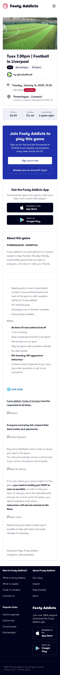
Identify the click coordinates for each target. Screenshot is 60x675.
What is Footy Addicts (14, 577)
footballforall (25, 74)
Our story (38, 577)
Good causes (9, 626)
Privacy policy (24, 669)
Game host (8, 620)
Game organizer (11, 614)
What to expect (11, 583)
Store (35, 595)
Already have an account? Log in (30, 170)
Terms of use (9, 669)
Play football (39, 589)
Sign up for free (30, 160)
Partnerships (9, 632)
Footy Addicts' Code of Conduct (24, 401)
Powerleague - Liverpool (28, 96)
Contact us (8, 595)
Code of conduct (11, 589)
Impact (36, 583)
